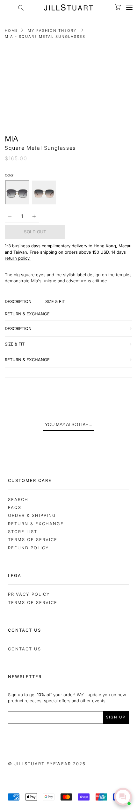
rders (72, 252)
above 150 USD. (94, 252)
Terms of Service (32, 539)
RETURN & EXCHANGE (36, 523)
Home (11, 30)
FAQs (14, 507)
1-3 (8, 245)
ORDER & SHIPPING (32, 515)
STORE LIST (22, 531)
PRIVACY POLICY (29, 594)
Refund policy (28, 547)
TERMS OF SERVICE (32, 602)
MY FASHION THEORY (52, 30)
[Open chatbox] (123, 797)
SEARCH (18, 499)
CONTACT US (24, 648)
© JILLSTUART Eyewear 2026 (47, 763)
